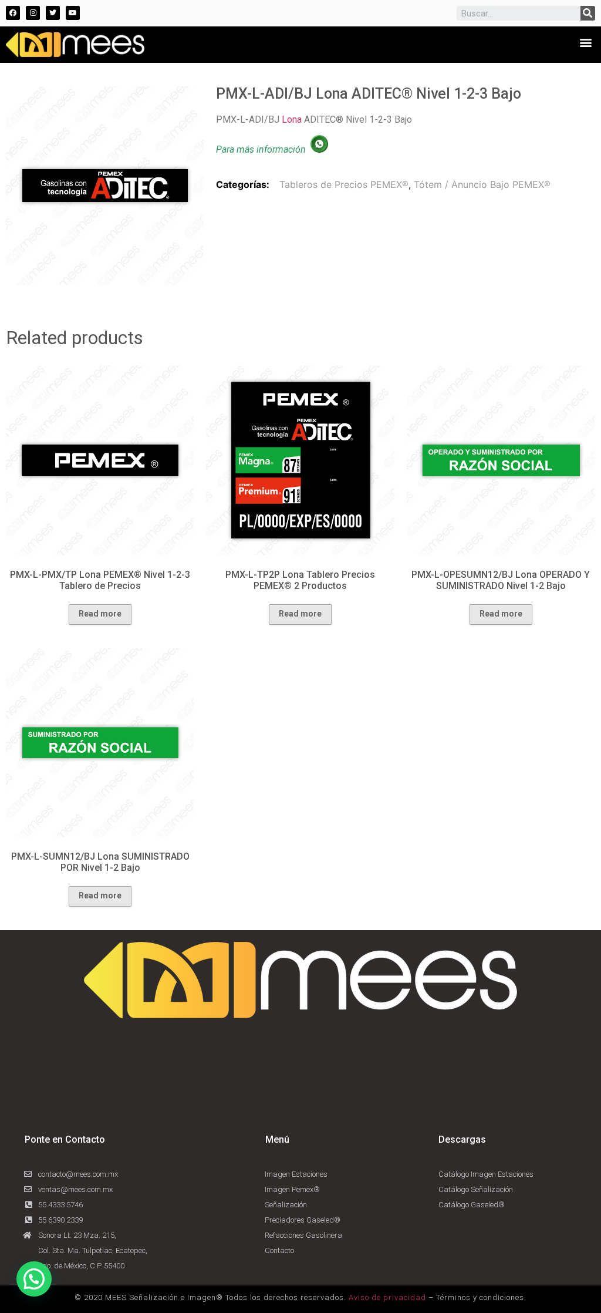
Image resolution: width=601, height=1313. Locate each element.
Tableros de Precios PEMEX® (343, 184)
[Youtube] (73, 13)
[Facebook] (13, 13)
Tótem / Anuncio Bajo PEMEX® (482, 184)
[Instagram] (33, 13)
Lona (292, 119)
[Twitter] (53, 13)
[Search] (587, 13)
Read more (100, 613)
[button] (585, 42)
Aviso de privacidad (387, 1297)
